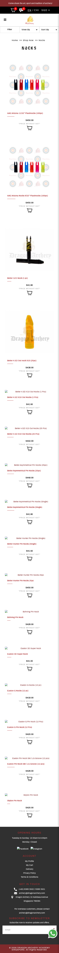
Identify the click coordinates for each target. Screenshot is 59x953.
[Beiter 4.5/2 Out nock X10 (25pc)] (29, 332)
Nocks (42, 40)
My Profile (29, 861)
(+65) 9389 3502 (26, 889)
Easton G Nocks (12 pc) (17, 691)
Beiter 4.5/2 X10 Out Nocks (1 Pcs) (22, 397)
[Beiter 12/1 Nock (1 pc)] (29, 249)
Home (15, 40)
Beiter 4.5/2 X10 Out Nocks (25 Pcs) (23, 434)
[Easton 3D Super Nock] (29, 648)
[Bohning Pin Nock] (29, 612)
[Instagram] (36, 849)
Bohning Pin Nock (15, 617)
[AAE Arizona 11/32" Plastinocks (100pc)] (29, 85)
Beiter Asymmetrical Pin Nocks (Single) (24, 507)
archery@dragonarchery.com (32, 893)
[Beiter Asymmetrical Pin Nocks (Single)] (29, 502)
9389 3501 (40, 889)
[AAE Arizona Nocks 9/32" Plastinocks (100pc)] (29, 167)
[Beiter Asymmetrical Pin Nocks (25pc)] (29, 465)
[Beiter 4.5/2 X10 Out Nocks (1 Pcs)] (29, 391)
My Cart (29, 865)
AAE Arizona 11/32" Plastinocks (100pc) (25, 113)
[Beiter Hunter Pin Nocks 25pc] (29, 575)
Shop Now (28, 40)
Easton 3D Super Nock (17, 654)
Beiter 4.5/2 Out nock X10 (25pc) (21, 361)
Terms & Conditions (29, 877)
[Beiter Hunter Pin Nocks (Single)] (29, 538)
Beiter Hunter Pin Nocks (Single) (21, 544)
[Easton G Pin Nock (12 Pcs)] (29, 722)
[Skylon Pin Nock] (29, 795)
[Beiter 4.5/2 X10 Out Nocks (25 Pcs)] (29, 428)
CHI (36, 10)
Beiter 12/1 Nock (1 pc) (17, 278)
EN (29, 10)
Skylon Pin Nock (14, 801)
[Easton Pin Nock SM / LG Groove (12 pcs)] (29, 758)
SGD (44, 10)
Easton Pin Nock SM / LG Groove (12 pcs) (25, 764)
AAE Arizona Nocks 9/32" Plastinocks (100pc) (27, 196)
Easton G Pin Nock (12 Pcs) (19, 727)
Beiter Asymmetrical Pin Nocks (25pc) (24, 471)
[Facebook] (23, 849)
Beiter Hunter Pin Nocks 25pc (20, 581)
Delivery (29, 869)
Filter (9, 29)
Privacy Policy (29, 873)
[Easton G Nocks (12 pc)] (29, 685)
